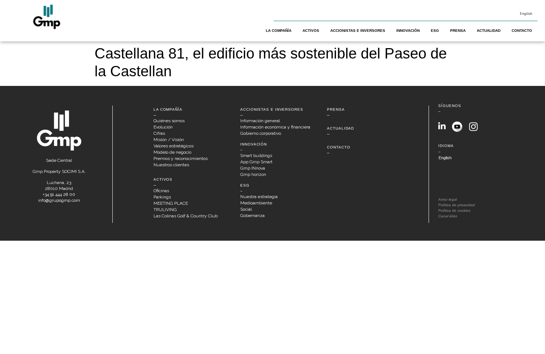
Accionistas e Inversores (357, 31)
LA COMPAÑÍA (167, 109)
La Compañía (278, 31)
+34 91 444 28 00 (59, 194)
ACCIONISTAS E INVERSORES (271, 109)
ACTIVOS (162, 179)
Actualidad (489, 31)
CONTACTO (338, 147)
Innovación (408, 31)
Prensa (458, 31)
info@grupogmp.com (59, 200)
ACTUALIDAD (340, 128)
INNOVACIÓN (253, 144)
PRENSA (335, 109)
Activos (311, 31)
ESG (435, 31)
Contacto (522, 31)
